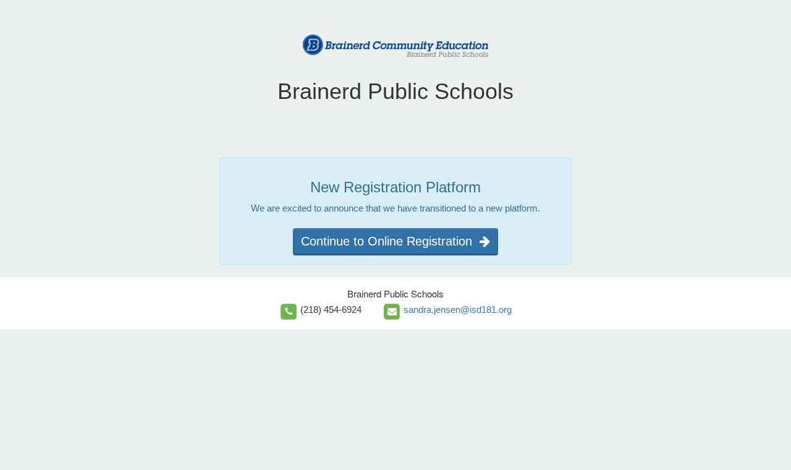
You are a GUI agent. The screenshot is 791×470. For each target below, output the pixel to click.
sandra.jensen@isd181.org (458, 309)
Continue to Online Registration (390, 241)
